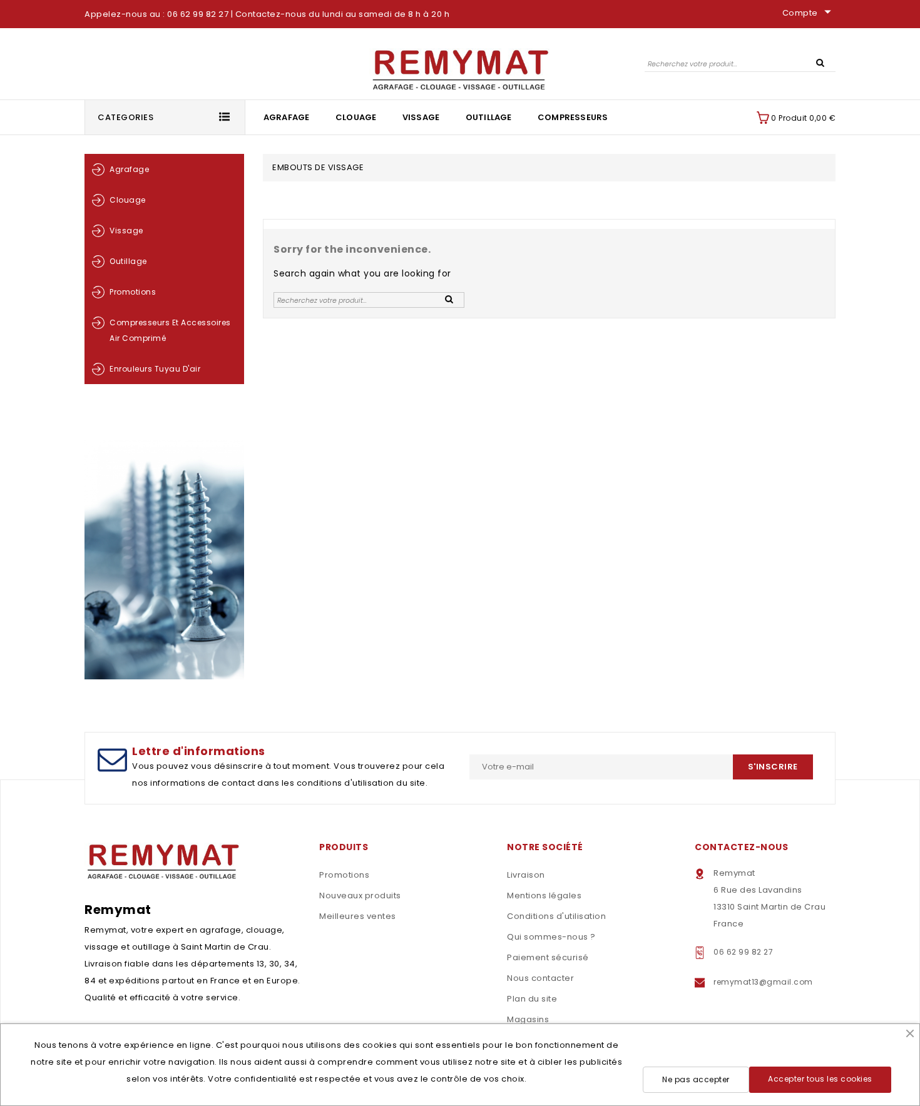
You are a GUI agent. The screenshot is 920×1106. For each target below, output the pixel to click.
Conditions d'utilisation (556, 916)
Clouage (355, 117)
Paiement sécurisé (548, 957)
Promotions (133, 292)
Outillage (489, 117)
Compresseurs (573, 117)
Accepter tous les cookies (820, 1078)
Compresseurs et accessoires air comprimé (170, 330)
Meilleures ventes (357, 916)
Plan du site (532, 999)
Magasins (528, 1019)
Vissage (420, 117)
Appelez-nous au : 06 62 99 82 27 (156, 14)
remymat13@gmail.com (763, 982)
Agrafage (286, 117)
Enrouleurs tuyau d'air (155, 368)
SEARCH (820, 62)
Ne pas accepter (696, 1079)
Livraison (526, 875)
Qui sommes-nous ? (551, 937)
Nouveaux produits (360, 895)
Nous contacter (540, 978)
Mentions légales (544, 895)
